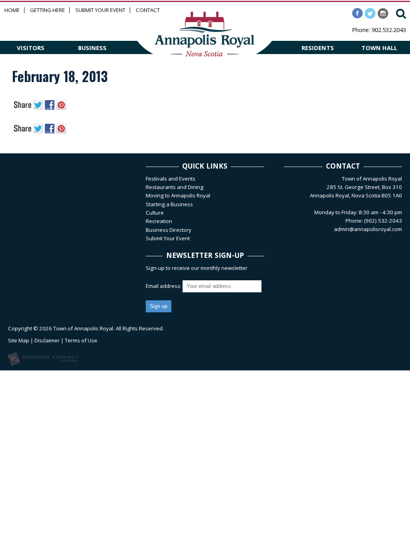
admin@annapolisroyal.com (368, 229)
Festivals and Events (170, 178)
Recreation (159, 221)
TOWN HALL (379, 48)
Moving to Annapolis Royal (178, 195)
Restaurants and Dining (174, 187)
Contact (148, 10)
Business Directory (168, 229)
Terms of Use (81, 340)
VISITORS (30, 48)
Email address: (164, 286)
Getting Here (47, 10)
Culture (155, 212)
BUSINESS (92, 48)
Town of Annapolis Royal (83, 328)
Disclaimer (47, 340)
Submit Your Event (100, 10)
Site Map (18, 340)
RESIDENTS (317, 48)
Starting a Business (169, 204)
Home (12, 10)
